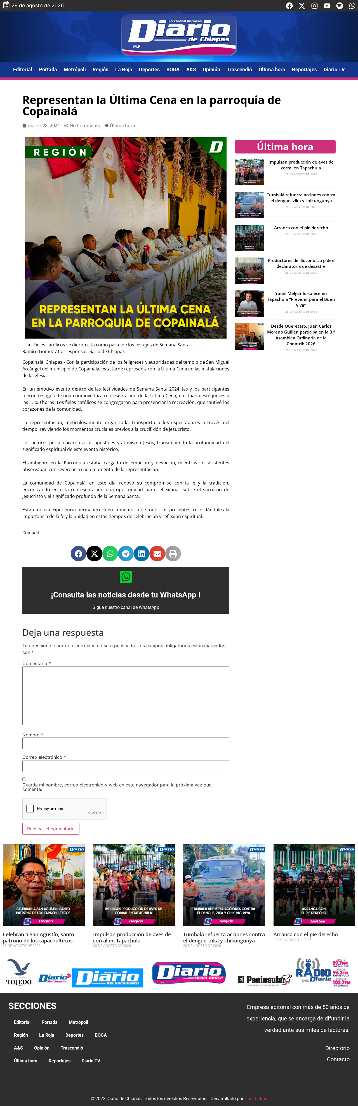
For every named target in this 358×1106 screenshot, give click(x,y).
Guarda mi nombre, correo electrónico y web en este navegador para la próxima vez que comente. (116, 787)
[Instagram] (314, 6)
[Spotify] (340, 6)
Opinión (211, 69)
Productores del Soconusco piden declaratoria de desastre (301, 263)
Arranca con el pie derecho (301, 227)
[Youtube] (327, 6)
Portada (48, 69)
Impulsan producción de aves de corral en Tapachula (301, 165)
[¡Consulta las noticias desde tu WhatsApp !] (126, 577)
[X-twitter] (302, 6)
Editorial (22, 69)
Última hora (272, 69)
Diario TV (334, 69)
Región (101, 69)
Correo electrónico (44, 757)
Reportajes (304, 69)
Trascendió (239, 69)
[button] (78, 553)
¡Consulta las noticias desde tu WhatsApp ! (126, 594)
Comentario (36, 663)
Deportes (149, 69)
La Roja (123, 69)
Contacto (338, 1059)
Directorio (337, 1048)
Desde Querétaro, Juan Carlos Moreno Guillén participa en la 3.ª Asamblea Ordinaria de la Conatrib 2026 (301, 334)
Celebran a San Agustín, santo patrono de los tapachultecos (38, 937)
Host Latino (255, 1098)
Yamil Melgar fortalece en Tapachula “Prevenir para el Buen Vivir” (301, 299)
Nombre (32, 734)
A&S (191, 69)
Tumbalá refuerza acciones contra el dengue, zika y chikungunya (301, 197)
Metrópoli (75, 69)
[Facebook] (289, 6)
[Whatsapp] (352, 6)
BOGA (173, 69)
